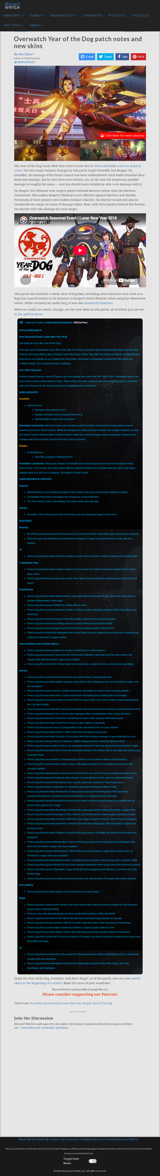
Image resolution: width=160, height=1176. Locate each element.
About (36, 25)
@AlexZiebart (26, 62)
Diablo (36, 15)
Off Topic (13, 25)
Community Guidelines (79, 1139)
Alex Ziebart (26, 54)
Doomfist (24, 398)
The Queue (140, 15)
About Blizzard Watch (32, 1139)
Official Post (80, 322)
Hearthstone (63, 15)
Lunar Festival (51, 1003)
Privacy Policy (104, 1139)
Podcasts (116, 15)
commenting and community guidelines (44, 1027)
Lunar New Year (71, 1003)
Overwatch (92, 15)
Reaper (23, 445)
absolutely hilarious (98, 303)
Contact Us (55, 1139)
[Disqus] (80, 1086)
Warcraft (13, 15)
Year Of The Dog (102, 1003)
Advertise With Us (127, 1139)
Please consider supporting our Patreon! (80, 994)
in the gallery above (28, 314)
